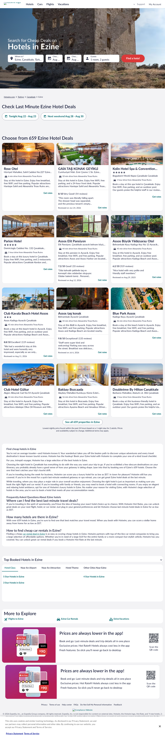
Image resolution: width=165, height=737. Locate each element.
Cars (40, 4)
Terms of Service (31, 734)
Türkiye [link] (21, 97)
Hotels (30, 4)
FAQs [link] (76, 705)
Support (141, 4)
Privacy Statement (14, 734)
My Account (155, 4)
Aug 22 (57, 59)
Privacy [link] (44, 705)
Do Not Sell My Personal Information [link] (96, 705)
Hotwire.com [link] (9, 97)
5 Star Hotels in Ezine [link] (13, 577)
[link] (30, 619)
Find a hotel (133, 58)
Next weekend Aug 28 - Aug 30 (65, 116)
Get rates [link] (48, 193)
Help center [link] (67, 705)
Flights (50, 4)
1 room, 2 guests (100, 59)
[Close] (159, 726)
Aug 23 (76, 59)
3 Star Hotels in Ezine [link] (13, 583)
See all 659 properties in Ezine (82, 422)
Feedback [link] (118, 705)
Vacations (63, 4)
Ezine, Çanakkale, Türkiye (29, 59)
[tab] (10, 567)
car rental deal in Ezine (34, 534)
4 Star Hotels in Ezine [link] (93, 577)
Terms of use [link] (54, 705)
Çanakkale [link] (31, 97)
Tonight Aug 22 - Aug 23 (22, 116)
